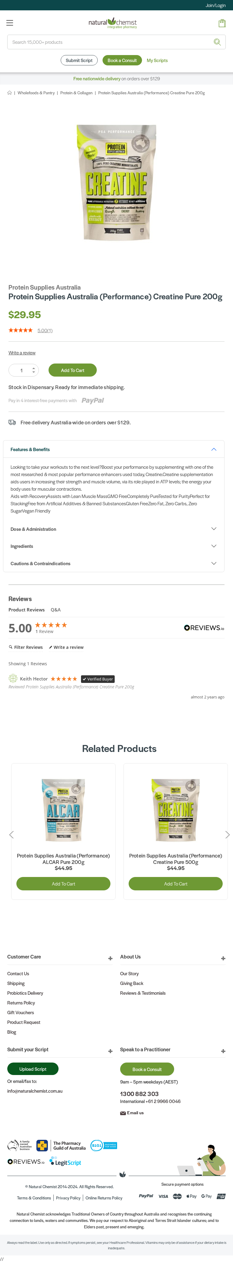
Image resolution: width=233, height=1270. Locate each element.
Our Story (129, 973)
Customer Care (24, 956)
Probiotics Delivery (25, 993)
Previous (13, 834)
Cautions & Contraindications (40, 563)
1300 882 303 (139, 1094)
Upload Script (32, 1069)
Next (226, 834)
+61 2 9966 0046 (163, 1101)
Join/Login (216, 5)
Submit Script (79, 60)
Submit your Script (28, 1049)
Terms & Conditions (34, 1198)
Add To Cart (72, 370)
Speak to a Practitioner (145, 1049)
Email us (135, 1112)
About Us (130, 956)
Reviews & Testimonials (143, 993)
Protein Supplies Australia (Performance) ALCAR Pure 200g (63, 858)
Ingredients (22, 546)
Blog (11, 1031)
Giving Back (131, 983)
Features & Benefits (30, 449)
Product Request (23, 1022)
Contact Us (18, 973)
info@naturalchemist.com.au (34, 1090)
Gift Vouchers (20, 1012)
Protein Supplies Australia (44, 287)
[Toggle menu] (9, 22)
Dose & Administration (33, 529)
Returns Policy (21, 1002)
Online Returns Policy (104, 1198)
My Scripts (157, 60)
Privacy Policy (68, 1198)
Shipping (16, 983)
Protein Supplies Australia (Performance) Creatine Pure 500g (175, 858)
